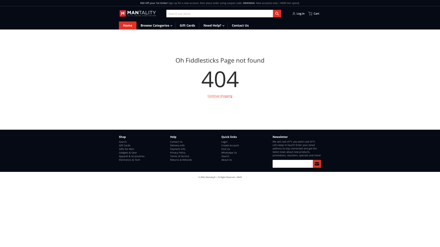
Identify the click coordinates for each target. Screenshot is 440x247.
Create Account (230, 145)
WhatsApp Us (229, 152)
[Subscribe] (317, 164)
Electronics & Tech (129, 159)
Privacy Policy (177, 152)
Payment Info (177, 149)
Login (224, 141)
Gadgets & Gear (128, 152)
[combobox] (223, 13)
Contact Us (176, 141)
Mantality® (211, 177)
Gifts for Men (126, 149)
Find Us (225, 149)
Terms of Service (179, 156)
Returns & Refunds (181, 159)
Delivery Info (177, 145)
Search (123, 141)
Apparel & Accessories (132, 156)
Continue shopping (220, 96)
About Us (226, 159)
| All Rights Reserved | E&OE (229, 177)
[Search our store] (277, 13)
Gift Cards (124, 145)
